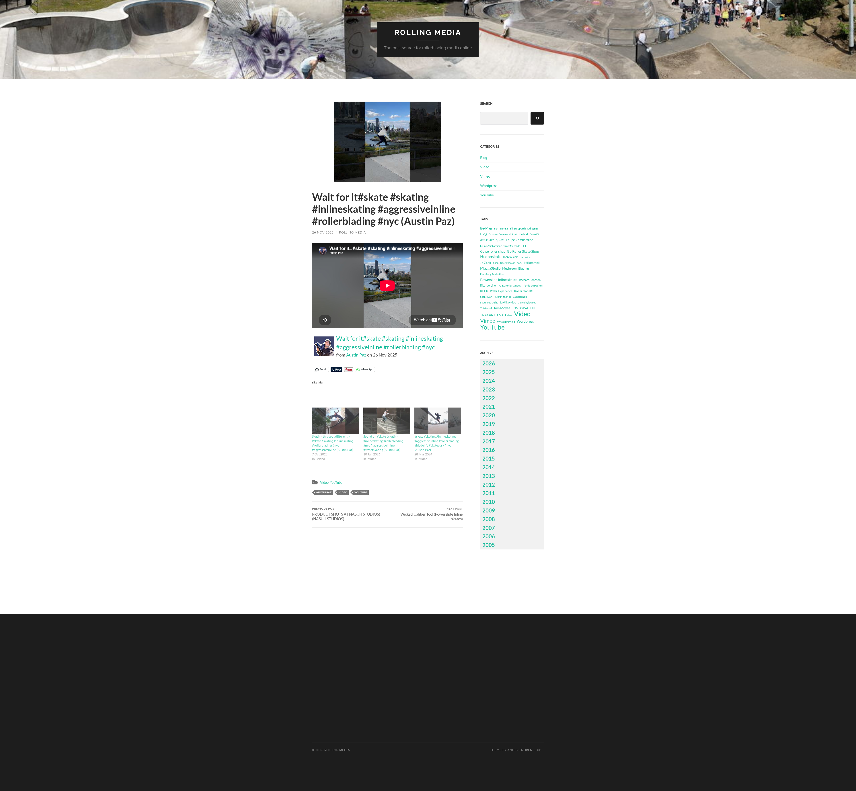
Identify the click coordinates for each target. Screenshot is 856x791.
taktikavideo (508, 302)
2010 (488, 501)
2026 (488, 363)
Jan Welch (526, 257)
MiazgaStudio (490, 268)
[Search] (537, 118)
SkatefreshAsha (489, 302)
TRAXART (487, 315)
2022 (488, 398)
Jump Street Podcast (504, 262)
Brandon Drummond (499, 234)
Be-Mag (486, 228)
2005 (488, 545)
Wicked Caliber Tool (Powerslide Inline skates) (431, 514)
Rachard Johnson (530, 280)
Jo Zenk (485, 262)
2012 (488, 484)
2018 (488, 432)
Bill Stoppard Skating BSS (524, 228)
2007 (488, 528)
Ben (496, 228)
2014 (488, 467)
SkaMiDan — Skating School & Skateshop (503, 296)
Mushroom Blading (515, 268)
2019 (488, 424)
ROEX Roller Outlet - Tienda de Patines (520, 285)
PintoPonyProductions (492, 274)
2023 (488, 389)
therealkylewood (527, 302)
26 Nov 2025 (323, 232)
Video (324, 482)
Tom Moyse (502, 308)
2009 (488, 510)
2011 (488, 493)
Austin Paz (356, 354)
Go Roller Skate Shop (523, 251)
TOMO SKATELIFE (524, 308)
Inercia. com (511, 257)
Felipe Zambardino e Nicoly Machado (500, 245)
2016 (488, 450)
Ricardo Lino (488, 285)
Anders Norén (520, 750)
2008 (488, 519)
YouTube (336, 482)
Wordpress (488, 185)
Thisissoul (486, 308)
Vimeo (485, 176)
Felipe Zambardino (519, 240)
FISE (524, 245)
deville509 (487, 240)
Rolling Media (428, 32)
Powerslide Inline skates (498, 279)
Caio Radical (520, 234)
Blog (483, 157)
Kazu (519, 262)
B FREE (504, 228)
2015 (488, 458)
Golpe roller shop (492, 251)
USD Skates (504, 315)
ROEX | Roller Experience (496, 291)
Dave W (534, 234)
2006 (488, 536)
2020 (488, 415)
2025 (488, 372)
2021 (488, 406)
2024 (488, 380)
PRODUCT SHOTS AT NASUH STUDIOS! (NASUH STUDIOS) (346, 514)
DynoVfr (500, 240)
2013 (488, 476)
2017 (488, 441)
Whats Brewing (506, 321)
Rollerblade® (523, 291)
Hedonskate (490, 256)
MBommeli (532, 262)
